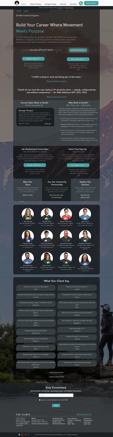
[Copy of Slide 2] (59, 52)
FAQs (69, 424)
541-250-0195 (25, 422)
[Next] (95, 50)
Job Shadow (77, 420)
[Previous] (17, 50)
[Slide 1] (53, 52)
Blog (73, 424)
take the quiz (69, 8)
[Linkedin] (28, 434)
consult (60, 8)
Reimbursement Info (59, 423)
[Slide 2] (56, 52)
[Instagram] (22, 434)
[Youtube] (25, 434)
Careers (70, 420)
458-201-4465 (23, 423)
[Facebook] (19, 434)
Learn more (87, 424)
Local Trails (87, 422)
